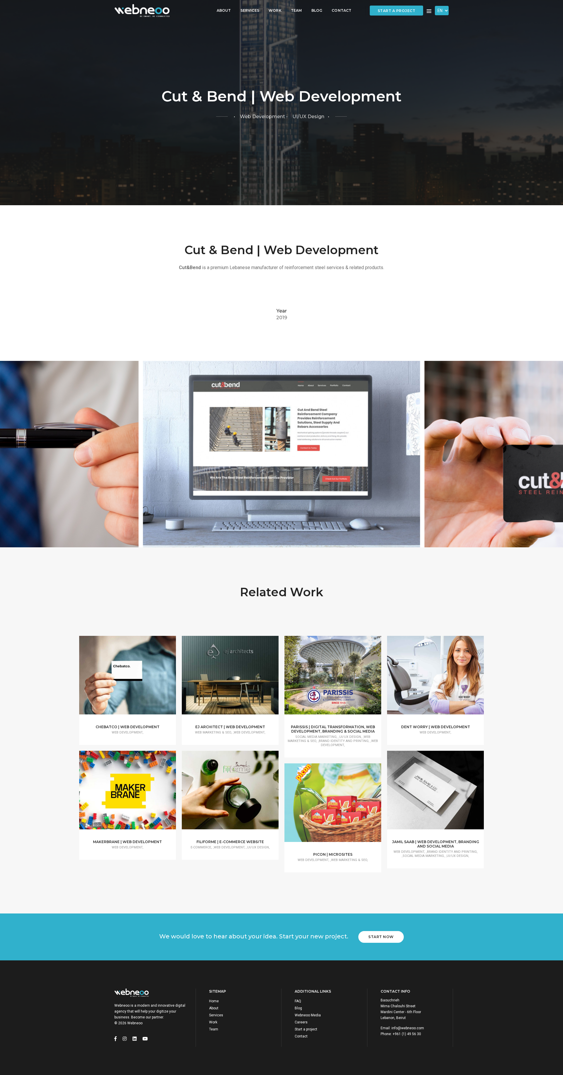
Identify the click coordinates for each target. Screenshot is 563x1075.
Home (214, 1001)
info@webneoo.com (407, 1028)
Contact (341, 10)
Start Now (381, 937)
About (224, 10)
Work (275, 10)
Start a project (397, 11)
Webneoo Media (308, 1015)
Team (296, 10)
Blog (317, 10)
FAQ (298, 1001)
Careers (301, 1022)
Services (249, 10)
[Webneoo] (141, 10)
